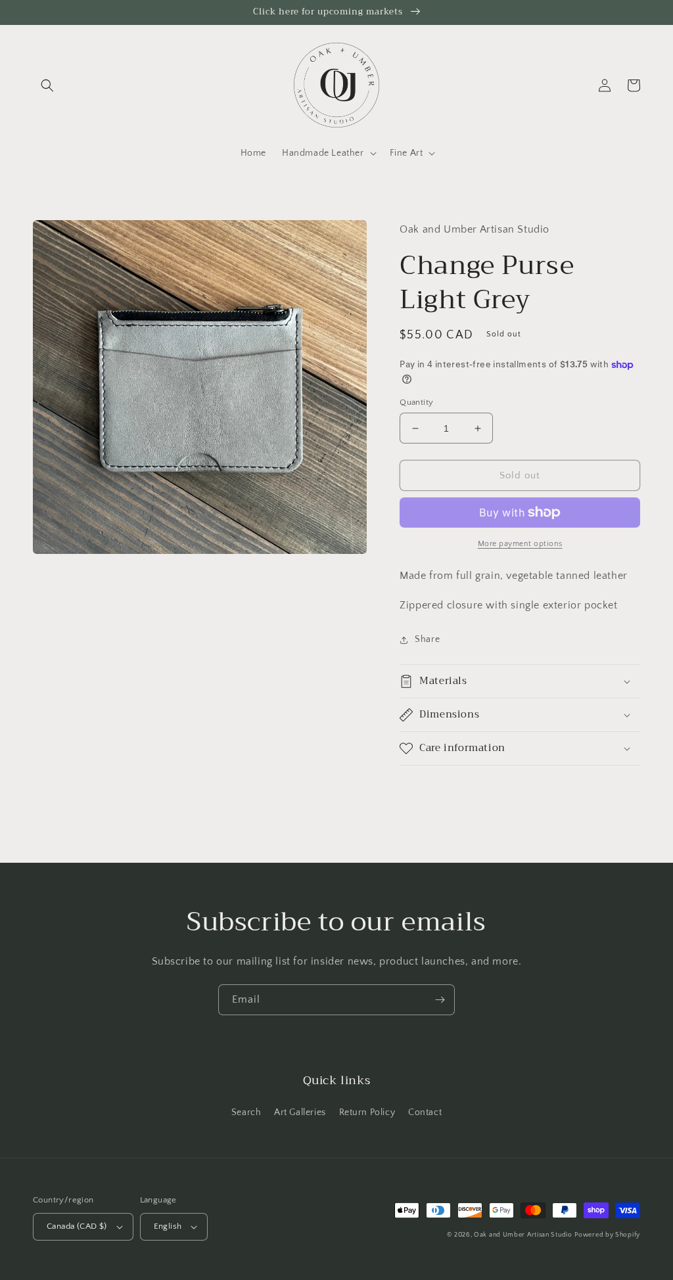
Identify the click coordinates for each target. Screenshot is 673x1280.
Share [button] (427, 639)
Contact (425, 1112)
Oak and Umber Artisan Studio (523, 1235)
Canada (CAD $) (77, 1226)
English (168, 1226)
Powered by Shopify (607, 1235)
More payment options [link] (520, 543)
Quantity (416, 402)
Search (246, 1112)
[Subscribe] (439, 999)
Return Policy (367, 1112)
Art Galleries (300, 1112)
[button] (47, 85)
